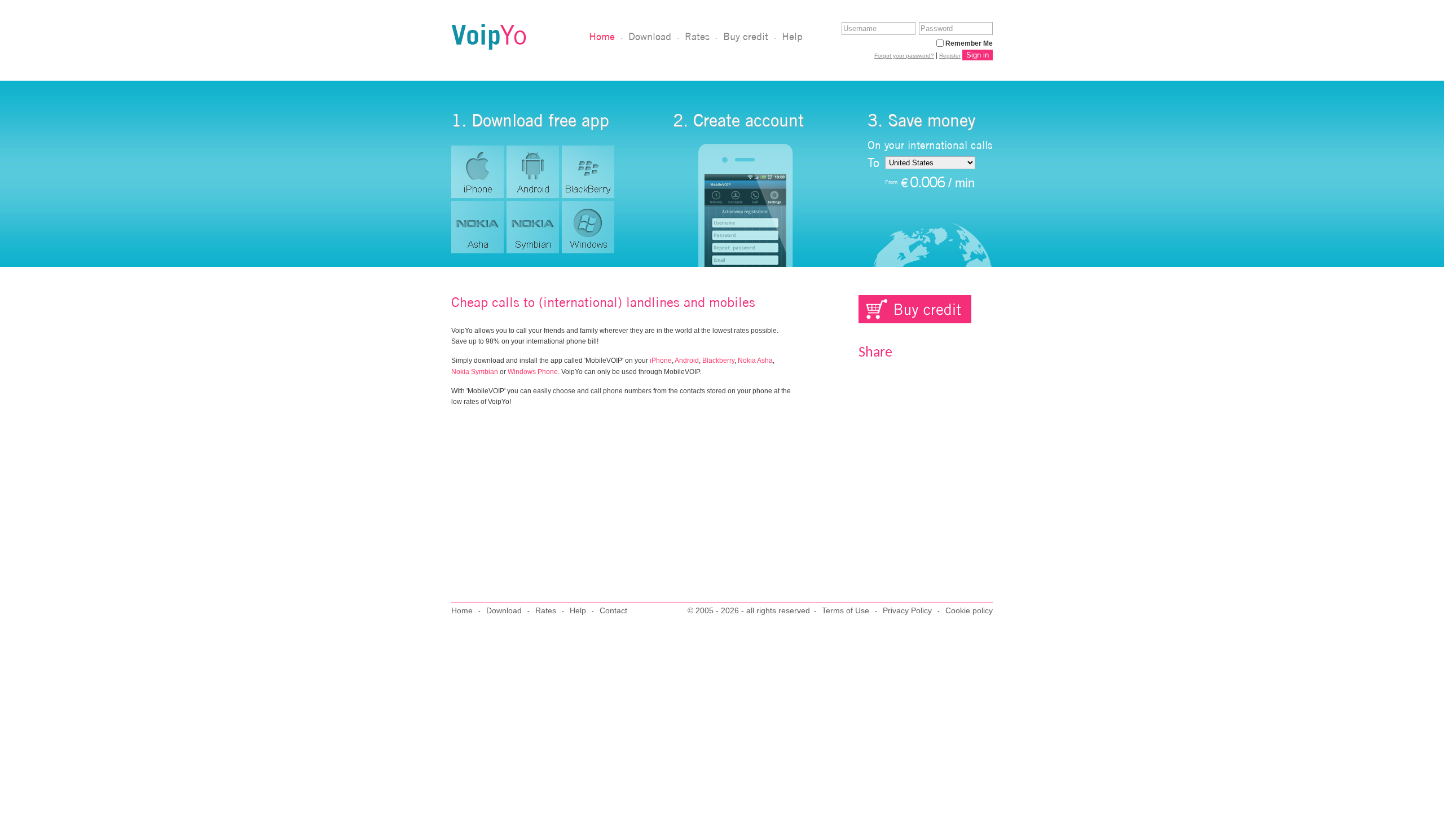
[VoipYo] (488, 46)
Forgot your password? (904, 55)
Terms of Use (845, 610)
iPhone (661, 360)
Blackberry (718, 360)
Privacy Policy (907, 610)
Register (950, 55)
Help (792, 36)
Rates (697, 36)
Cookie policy (969, 610)
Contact (613, 610)
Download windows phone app (588, 227)
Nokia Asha (755, 360)
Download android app (533, 172)
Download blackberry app (588, 172)
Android (687, 360)
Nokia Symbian (474, 372)
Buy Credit (915, 309)
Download (649, 36)
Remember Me (969, 43)
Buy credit (745, 36)
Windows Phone (533, 372)
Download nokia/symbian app (533, 227)
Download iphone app (477, 172)
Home (602, 36)
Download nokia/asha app (477, 227)
